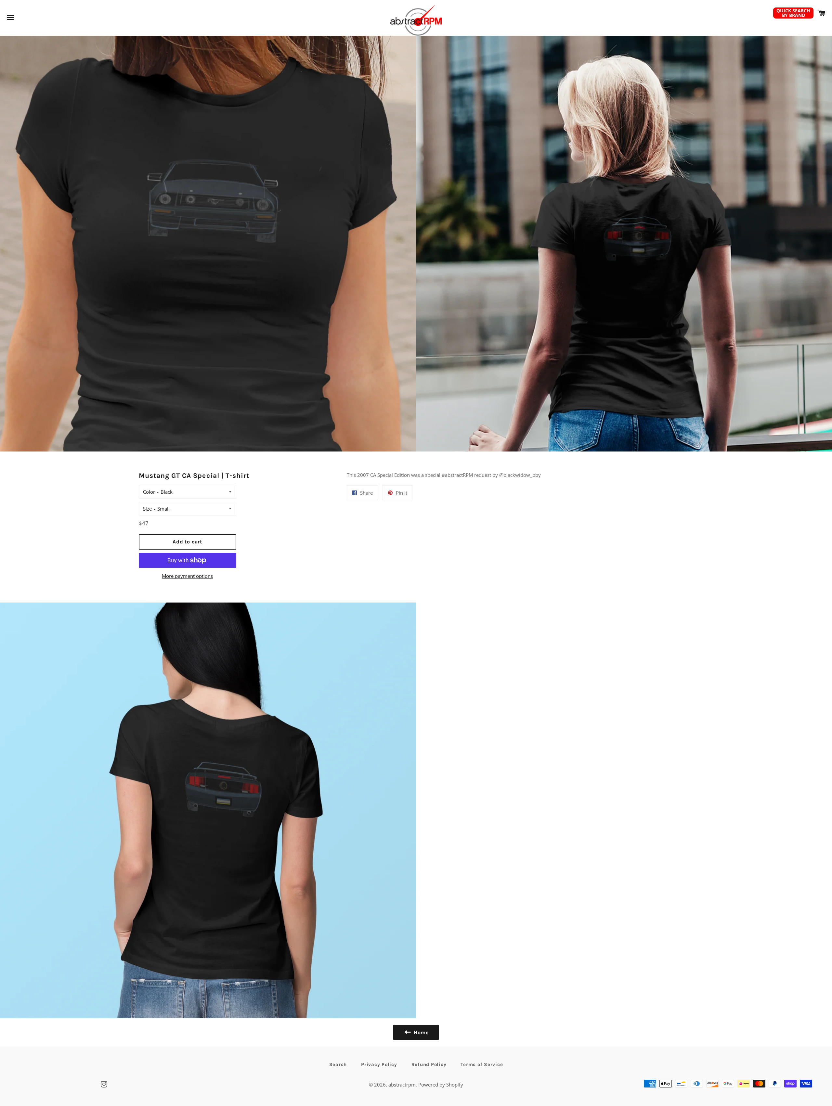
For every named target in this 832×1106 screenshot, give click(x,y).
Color (149, 492)
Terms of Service (482, 1064)
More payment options (187, 576)
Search (338, 1064)
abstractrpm (402, 1084)
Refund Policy (429, 1064)
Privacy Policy (379, 1064)
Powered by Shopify (440, 1084)
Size (147, 508)
